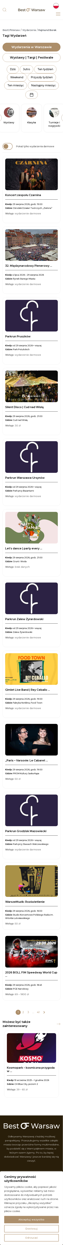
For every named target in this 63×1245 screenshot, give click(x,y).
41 (38, 1012)
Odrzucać (31, 1237)
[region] (31, 1208)
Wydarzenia (29, 30)
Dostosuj (31, 1228)
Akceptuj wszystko (31, 1219)
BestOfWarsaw (11, 30)
